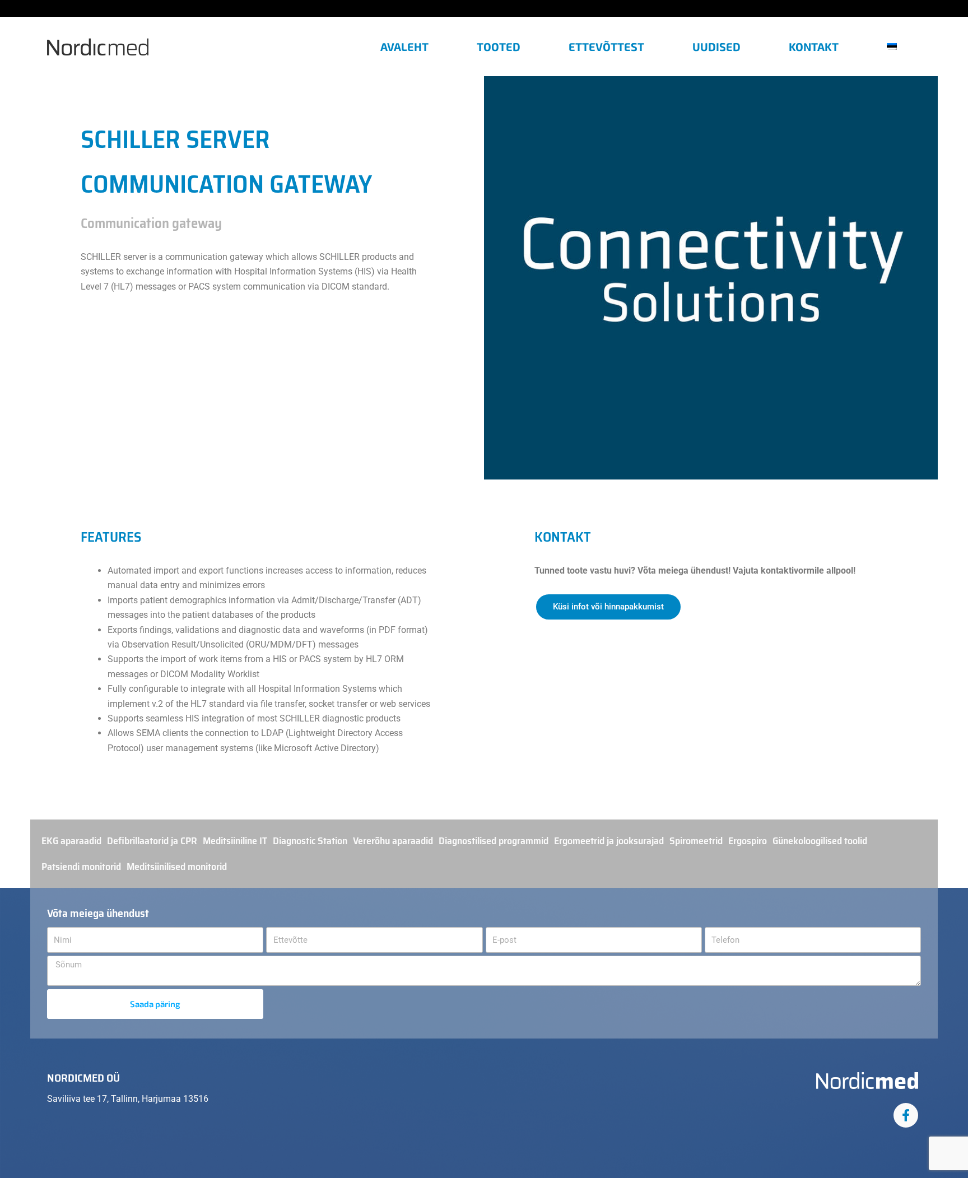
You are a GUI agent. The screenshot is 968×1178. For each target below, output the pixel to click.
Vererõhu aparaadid (393, 841)
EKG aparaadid (71, 841)
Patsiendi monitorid (81, 866)
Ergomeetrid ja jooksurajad (609, 841)
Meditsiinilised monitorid (177, 866)
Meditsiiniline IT (235, 841)
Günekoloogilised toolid (819, 841)
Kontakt (814, 46)
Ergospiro (747, 841)
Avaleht (404, 46)
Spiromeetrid (696, 841)
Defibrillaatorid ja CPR (152, 841)
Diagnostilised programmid (493, 841)
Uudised (716, 46)
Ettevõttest (606, 46)
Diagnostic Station (310, 841)
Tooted (498, 46)
